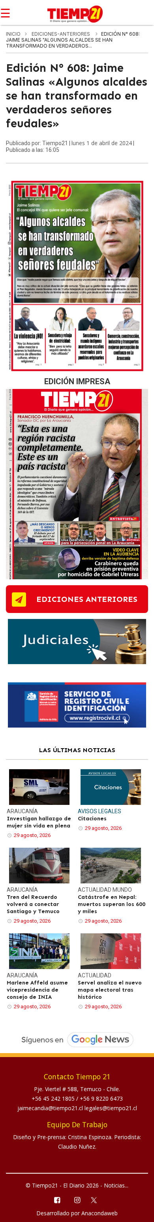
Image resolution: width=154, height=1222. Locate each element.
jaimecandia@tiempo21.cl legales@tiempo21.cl (77, 1108)
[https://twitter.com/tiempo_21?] (97, 1199)
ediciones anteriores (86, 599)
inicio (13, 34)
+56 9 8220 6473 (101, 1098)
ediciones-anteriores (61, 34)
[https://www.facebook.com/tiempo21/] (57, 1199)
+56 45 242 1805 (54, 1098)
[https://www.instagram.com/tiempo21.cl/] (77, 1199)
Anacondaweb (99, 1213)
